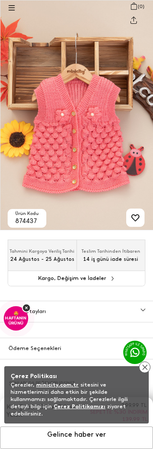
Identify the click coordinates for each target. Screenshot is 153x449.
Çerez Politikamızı (79, 406)
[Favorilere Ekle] (135, 218)
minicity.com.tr (57, 384)
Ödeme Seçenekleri (34, 348)
